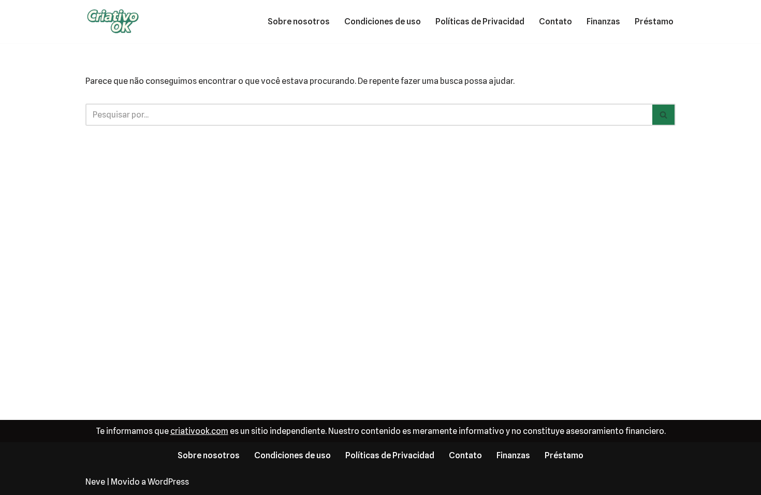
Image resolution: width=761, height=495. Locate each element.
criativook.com (199, 431)
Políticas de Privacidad (479, 21)
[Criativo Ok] (116, 21)
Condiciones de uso (382, 21)
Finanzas (603, 21)
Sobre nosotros (299, 21)
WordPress (168, 482)
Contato (555, 21)
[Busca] (664, 115)
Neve (95, 482)
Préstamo (654, 21)
